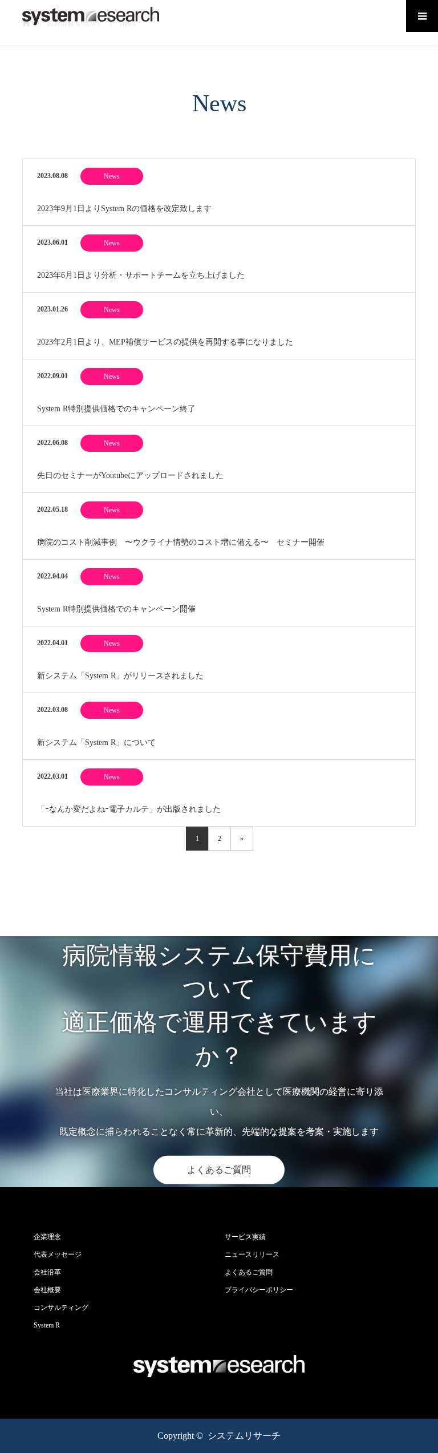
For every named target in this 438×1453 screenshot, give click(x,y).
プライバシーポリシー (259, 1290)
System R (47, 1325)
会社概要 (47, 1290)
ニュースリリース (252, 1254)
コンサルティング (61, 1308)
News (112, 176)
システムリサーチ (244, 1435)
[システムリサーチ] (90, 16)
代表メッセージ (58, 1254)
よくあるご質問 (219, 1170)
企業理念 (47, 1237)
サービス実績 (245, 1237)
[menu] (422, 16)
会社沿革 (47, 1272)
